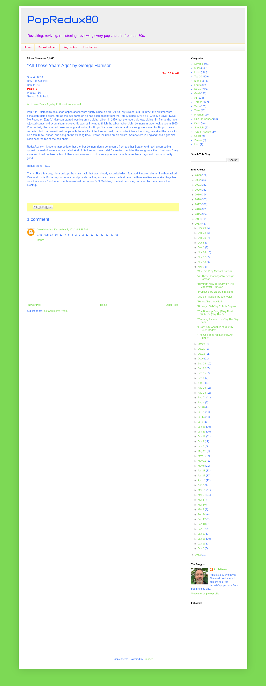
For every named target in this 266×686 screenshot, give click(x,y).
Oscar (197, 135)
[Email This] (35, 207)
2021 (198, 184)
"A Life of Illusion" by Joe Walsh (215, 296)
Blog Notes (70, 47)
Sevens (198, 63)
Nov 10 (202, 262)
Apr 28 (202, 470)
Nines (197, 89)
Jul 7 (201, 421)
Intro (196, 144)
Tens (197, 106)
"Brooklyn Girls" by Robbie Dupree (216, 306)
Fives (197, 72)
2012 (198, 554)
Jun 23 (202, 431)
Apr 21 (202, 475)
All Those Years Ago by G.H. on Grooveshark (54, 104)
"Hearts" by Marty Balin (210, 301)
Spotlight (199, 127)
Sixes (197, 68)
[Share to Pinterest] (51, 207)
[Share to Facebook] (47, 207)
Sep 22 (202, 368)
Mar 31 (202, 490)
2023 (198, 175)
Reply (40, 240)
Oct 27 (202, 344)
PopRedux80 (63, 19)
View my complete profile (205, 593)
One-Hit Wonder (203, 119)
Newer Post (34, 304)
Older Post (172, 304)
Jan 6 (201, 548)
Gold (197, 93)
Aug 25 (202, 387)
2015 (198, 214)
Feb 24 (202, 514)
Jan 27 (202, 533)
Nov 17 (202, 257)
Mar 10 (202, 504)
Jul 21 (201, 412)
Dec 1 (201, 247)
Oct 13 (202, 353)
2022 (198, 180)
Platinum (199, 114)
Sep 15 (202, 373)
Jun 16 (202, 436)
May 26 (202, 451)
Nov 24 (202, 252)
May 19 (202, 456)
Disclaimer (90, 47)
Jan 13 (202, 543)
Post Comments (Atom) (55, 310)
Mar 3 (201, 509)
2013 (198, 223)
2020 (198, 189)
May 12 (202, 460)
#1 (195, 97)
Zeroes (198, 140)
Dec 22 (202, 232)
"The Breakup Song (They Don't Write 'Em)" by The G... (215, 313)
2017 (198, 204)
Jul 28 (201, 407)
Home (28, 47)
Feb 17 (202, 519)
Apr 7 (201, 485)
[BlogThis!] (39, 207)
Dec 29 (202, 228)
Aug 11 (202, 397)
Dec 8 (201, 242)
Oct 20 (202, 348)
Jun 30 (202, 426)
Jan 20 (202, 538)
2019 (198, 194)
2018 (198, 199)
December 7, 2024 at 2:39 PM (71, 229)
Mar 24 (202, 494)
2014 (198, 218)
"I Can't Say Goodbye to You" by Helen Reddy (215, 328)
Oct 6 (201, 358)
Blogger (148, 659)
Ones (197, 123)
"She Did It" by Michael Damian (215, 271)
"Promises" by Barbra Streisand (215, 291)
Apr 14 (202, 480)
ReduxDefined (47, 47)
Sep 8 (201, 378)
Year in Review (202, 131)
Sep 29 (202, 363)
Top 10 (198, 76)
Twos (197, 110)
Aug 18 (202, 392)
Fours (197, 85)
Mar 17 (202, 499)
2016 (198, 209)
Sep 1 (201, 383)
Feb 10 (202, 524)
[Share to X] (43, 207)
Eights (197, 80)
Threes (198, 102)
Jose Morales (45, 229)
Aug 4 (201, 402)
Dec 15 (202, 237)
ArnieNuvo (220, 569)
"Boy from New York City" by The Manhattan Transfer (215, 285)
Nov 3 (201, 267)
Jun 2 (201, 446)
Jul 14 (201, 417)
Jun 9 (201, 441)
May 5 (201, 465)
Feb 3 (201, 529)
